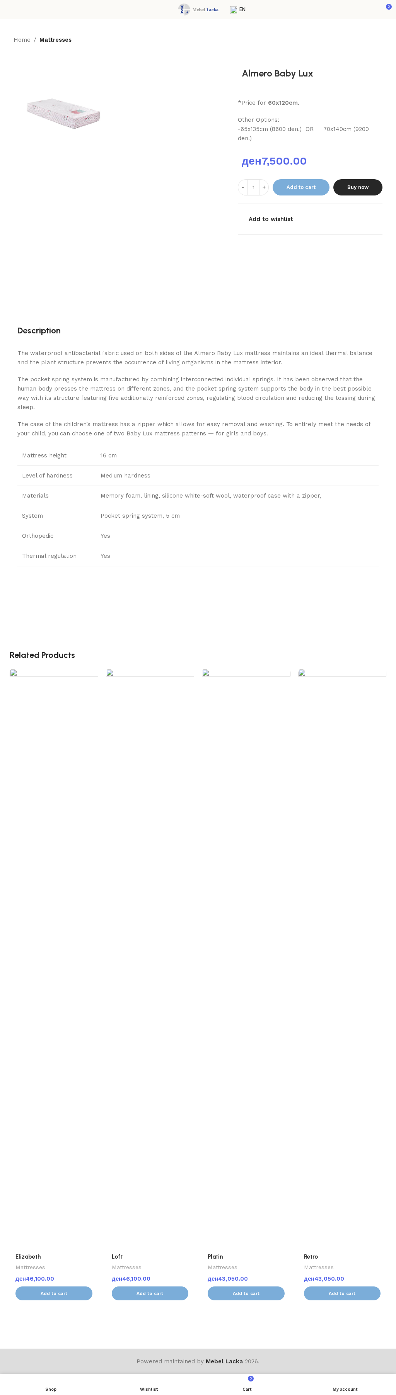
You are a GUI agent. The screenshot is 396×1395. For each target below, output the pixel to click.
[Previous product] (359, 40)
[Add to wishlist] (91, 675)
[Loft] (150, 958)
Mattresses (55, 39)
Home (22, 39)
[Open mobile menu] (9, 9)
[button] (53, 1293)
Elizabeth (28, 1256)
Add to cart (301, 187)
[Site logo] (198, 9)
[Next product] (377, 40)
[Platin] (246, 958)
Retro (311, 1256)
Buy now (358, 187)
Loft (117, 1256)
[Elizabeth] (54, 958)
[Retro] (342, 958)
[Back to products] (368, 40)
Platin (215, 1256)
